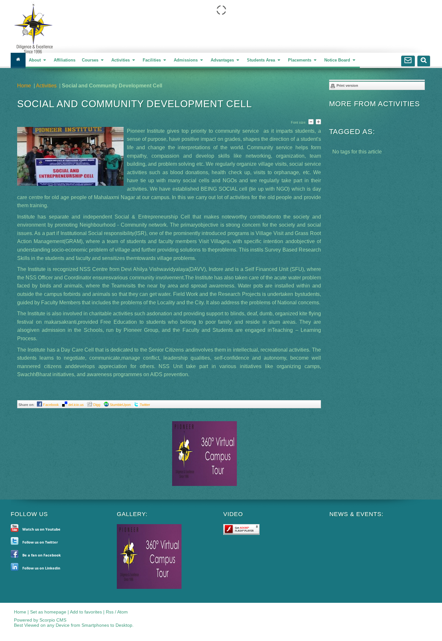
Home (24, 85)
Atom (122, 611)
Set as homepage (48, 611)
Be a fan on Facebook (41, 555)
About (35, 60)
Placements (300, 60)
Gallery (131, 514)
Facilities (152, 60)
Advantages (223, 60)
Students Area (261, 60)
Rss (110, 611)
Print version (347, 85)
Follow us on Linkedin (41, 568)
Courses (91, 60)
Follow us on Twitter (40, 542)
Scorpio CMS (52, 620)
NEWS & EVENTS (355, 514)
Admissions (186, 60)
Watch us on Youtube (41, 529)
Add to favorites (86, 611)
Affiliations (64, 60)
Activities (121, 60)
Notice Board (337, 60)
